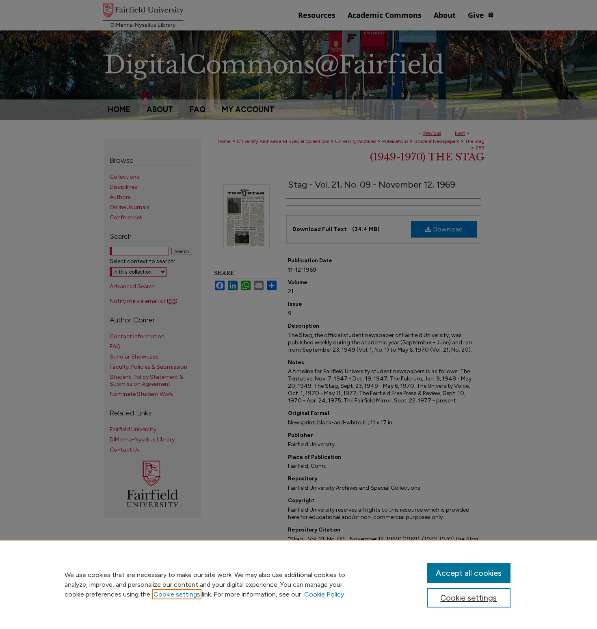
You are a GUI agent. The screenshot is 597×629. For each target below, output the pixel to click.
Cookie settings (177, 594)
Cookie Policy (324, 594)
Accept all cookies (469, 573)
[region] (298, 584)
